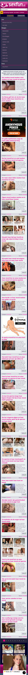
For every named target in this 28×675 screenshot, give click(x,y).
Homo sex (5, 55)
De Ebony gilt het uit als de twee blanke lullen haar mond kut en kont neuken (13, 99)
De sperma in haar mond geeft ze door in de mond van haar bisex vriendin (13, 461)
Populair (11, 12)
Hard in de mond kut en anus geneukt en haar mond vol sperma (14, 560)
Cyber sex (4, 47)
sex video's (16, 12)
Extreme (4, 50)
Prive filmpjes (5, 36)
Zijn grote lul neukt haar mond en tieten (13, 580)
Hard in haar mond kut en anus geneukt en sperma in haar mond (13, 377)
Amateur (4, 39)
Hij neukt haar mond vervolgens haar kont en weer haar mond (13, 259)
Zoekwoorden (21, 15)
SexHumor (5, 61)
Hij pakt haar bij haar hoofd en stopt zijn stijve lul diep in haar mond (12, 239)
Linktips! (22, 12)
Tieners (4, 33)
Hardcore (4, 52)
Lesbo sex (5, 58)
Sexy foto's (5, 66)
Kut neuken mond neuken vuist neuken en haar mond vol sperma (13, 78)
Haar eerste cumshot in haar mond (12, 599)
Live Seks (4, 25)
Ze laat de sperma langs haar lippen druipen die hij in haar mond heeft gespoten (14, 398)
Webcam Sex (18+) (7, 22)
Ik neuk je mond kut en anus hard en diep (13, 338)
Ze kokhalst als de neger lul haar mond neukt (13, 520)
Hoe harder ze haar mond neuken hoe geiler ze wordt (13, 298)
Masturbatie (5, 31)
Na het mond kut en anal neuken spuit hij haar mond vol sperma (13, 159)
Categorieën (10, 15)
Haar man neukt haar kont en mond (12, 481)
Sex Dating (6, 12)
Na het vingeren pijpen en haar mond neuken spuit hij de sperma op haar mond (13, 419)
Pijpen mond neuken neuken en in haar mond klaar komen (13, 198)
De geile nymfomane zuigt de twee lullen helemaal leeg (12, 140)
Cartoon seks (5, 42)
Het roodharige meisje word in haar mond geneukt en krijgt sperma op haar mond (12, 620)
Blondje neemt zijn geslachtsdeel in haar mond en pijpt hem (13, 501)
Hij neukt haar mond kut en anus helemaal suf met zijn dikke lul (13, 358)
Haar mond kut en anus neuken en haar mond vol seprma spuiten (14, 279)
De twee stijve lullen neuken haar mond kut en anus (13, 179)
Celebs (4, 44)
